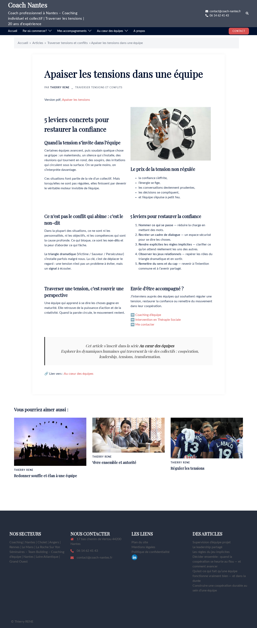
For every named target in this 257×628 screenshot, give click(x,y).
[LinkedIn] (135, 557)
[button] (247, 13)
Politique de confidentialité (150, 552)
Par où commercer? (35, 31)
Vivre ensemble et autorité (114, 462)
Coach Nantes (27, 4)
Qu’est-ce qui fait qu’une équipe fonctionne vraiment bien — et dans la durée (219, 576)
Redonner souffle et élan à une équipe (45, 475)
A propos (139, 31)
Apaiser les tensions (76, 99)
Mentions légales (143, 547)
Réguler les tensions (187, 468)
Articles (37, 43)
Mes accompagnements (72, 31)
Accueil (12, 31)
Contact (239, 31)
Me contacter (144, 324)
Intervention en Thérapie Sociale (158, 319)
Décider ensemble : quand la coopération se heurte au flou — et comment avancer (217, 561)
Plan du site (140, 542)
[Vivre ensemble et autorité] (128, 435)
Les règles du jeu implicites (211, 552)
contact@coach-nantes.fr (94, 557)
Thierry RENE (59, 87)
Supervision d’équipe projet (212, 542)
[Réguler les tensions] (207, 437)
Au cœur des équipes (110, 31)
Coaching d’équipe (148, 315)
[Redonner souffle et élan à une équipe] (50, 441)
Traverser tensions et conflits (67, 43)
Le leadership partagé (207, 547)
